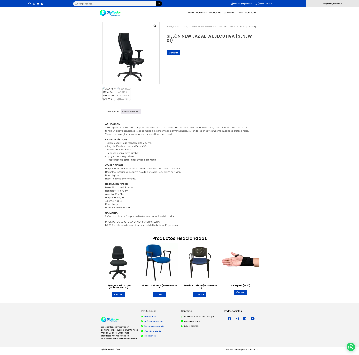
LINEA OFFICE (180, 26)
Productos (215, 13)
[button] (154, 25)
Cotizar (173, 52)
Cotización (229, 13)
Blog (240, 13)
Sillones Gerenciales (205, 26)
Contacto (250, 13)
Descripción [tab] (112, 111)
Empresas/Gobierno (332, 3)
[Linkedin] (42, 3)
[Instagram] (34, 3)
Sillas (191, 26)
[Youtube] (38, 3)
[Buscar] (159, 3)
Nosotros (201, 13)
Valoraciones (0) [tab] (130, 111)
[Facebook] (29, 3)
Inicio (191, 13)
